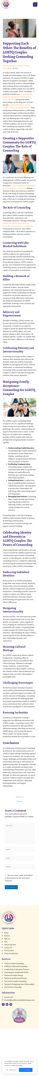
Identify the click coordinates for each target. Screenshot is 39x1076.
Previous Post (19, 797)
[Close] (33, 1062)
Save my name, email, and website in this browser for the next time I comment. (19, 878)
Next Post (19, 801)
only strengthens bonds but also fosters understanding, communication (17, 97)
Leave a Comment (9, 65)
